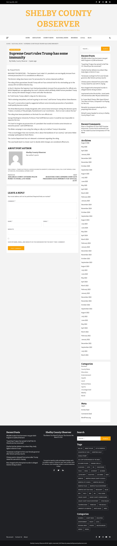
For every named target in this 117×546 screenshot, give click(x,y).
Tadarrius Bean (82, 505)
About (26, 537)
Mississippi (99, 489)
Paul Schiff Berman (66, 169)
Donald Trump (82, 456)
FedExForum (100, 467)
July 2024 (84, 224)
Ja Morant (94, 471)
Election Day (25, 169)
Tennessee (93, 505)
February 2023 (85, 289)
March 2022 (84, 332)
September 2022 (86, 309)
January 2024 (85, 247)
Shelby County (82, 497)
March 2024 (84, 239)
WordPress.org (86, 418)
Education (36, 38)
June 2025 (84, 181)
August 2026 (85, 143)
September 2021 (86, 347)
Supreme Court (29, 171)
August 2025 (85, 174)
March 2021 (84, 355)
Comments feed (86, 414)
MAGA (58, 169)
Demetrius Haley (97, 452)
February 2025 (85, 197)
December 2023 (86, 251)
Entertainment (86, 375)
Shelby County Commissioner (98, 497)
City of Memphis (100, 448)
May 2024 (84, 232)
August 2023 (85, 266)
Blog (89, 38)
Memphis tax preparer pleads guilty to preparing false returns (93, 108)
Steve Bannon (20, 171)
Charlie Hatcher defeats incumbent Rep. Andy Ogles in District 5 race (94, 71)
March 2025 (84, 193)
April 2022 (84, 328)
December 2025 (86, 158)
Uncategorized (86, 390)
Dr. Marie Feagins (83, 463)
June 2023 (84, 274)
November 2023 (86, 255)
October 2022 (85, 305)
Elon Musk (81, 467)
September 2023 (86, 262)
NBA (90, 493)
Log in (83, 406)
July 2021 (84, 351)
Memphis (80, 478)
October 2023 (85, 259)
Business (74, 38)
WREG (105, 508)
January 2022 (85, 340)
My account (9, 537)
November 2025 (86, 162)
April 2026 (84, 151)
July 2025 (84, 178)
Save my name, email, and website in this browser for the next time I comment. (36, 242)
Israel (86, 471)
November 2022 (86, 301)
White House (97, 508)
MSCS (84, 493)
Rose (82, 126)
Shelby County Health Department (88, 501)
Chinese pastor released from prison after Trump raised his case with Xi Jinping (94, 83)
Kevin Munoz (52, 169)
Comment (12, 201)
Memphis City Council (84, 482)
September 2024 (86, 216)
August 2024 (85, 220)
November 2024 (86, 208)
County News (48, 38)
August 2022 (85, 313)
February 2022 (85, 336)
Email (45, 221)
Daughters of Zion (83, 452)
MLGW (106, 489)
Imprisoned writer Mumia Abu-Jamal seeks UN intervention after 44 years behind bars (95, 95)
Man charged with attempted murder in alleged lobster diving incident (94, 89)
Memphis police (82, 486)
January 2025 (85, 201)
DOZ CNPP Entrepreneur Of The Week (89, 459)
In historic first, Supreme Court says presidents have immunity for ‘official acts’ (60, 177)
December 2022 (86, 297)
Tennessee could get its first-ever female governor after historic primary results (94, 77)
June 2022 (84, 320)
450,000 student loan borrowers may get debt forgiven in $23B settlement (94, 59)
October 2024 (85, 212)
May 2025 (84, 185)
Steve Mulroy (105, 501)
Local (82, 38)
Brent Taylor (89, 448)
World (83, 396)
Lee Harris (100, 474)
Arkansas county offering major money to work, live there (22, 177)
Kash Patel (91, 474)
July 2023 (84, 270)
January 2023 (85, 293)
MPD (79, 493)
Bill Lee (80, 448)
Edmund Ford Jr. (96, 463)
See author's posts (32, 155)
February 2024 (85, 243)
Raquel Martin (15, 70)
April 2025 (84, 189)
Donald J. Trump (16, 169)
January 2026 (85, 154)
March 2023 (84, 286)
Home (28, 38)
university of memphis (84, 508)
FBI (93, 467)
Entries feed (85, 410)
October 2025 (85, 166)
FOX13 (80, 471)
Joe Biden (102, 471)
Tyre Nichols (102, 505)
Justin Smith (82, 474)
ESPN (88, 467)
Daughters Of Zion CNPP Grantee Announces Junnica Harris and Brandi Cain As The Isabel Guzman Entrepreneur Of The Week (95, 129)
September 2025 (86, 170)
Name (10, 221)
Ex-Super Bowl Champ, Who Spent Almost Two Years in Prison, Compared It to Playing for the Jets (95, 101)
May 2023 (84, 278)
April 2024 (84, 235)
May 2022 (84, 324)
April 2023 (84, 282)
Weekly (83, 393)
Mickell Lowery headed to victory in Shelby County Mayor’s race (95, 114)
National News (62, 38)
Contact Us (18, 537)
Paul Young (101, 493)
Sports (83, 387)
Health (83, 378)
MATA (107, 474)
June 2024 (84, 228)
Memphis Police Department (98, 486)
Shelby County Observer (19, 61)
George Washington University (38, 169)
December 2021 (86, 343)
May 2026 (84, 147)
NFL (95, 493)
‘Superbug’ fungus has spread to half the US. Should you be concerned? (94, 65)
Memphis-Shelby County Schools (95, 478)
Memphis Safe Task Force (85, 489)
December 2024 (86, 205)
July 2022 (84, 316)
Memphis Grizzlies (98, 482)
